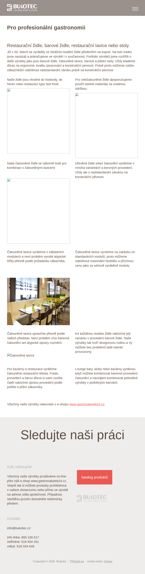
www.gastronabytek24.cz (87, 404)
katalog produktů (95, 477)
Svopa (108, 561)
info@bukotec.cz (19, 528)
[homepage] (22, 8)
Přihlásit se (77, 561)
